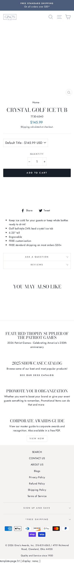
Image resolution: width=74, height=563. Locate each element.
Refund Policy (37, 483)
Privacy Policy (37, 477)
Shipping (25, 126)
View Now (37, 438)
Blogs (37, 471)
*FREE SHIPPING (37, 519)
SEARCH (37, 452)
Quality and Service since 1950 (37, 555)
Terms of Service (37, 496)
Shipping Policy (37, 490)
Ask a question (37, 256)
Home (35, 102)
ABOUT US (37, 464)
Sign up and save (37, 508)
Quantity (37, 154)
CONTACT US (37, 458)
